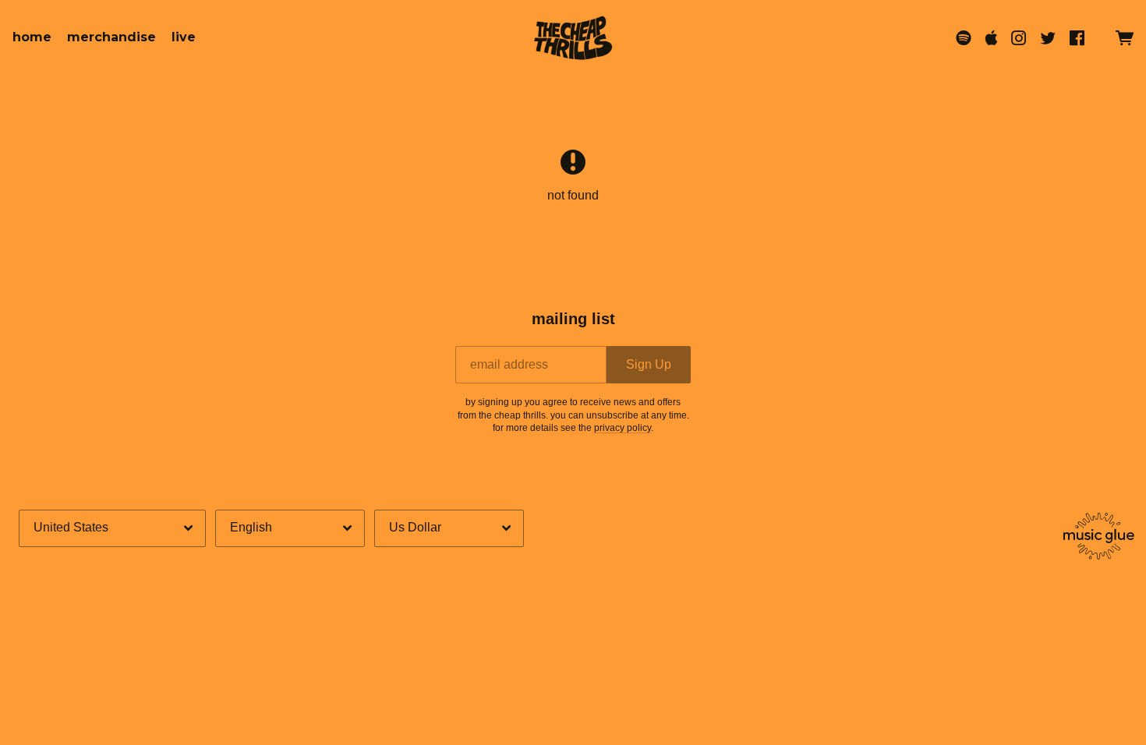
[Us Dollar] (449, 528)
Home (31, 37)
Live (184, 37)
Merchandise (111, 37)
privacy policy (622, 427)
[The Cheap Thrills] (573, 37)
